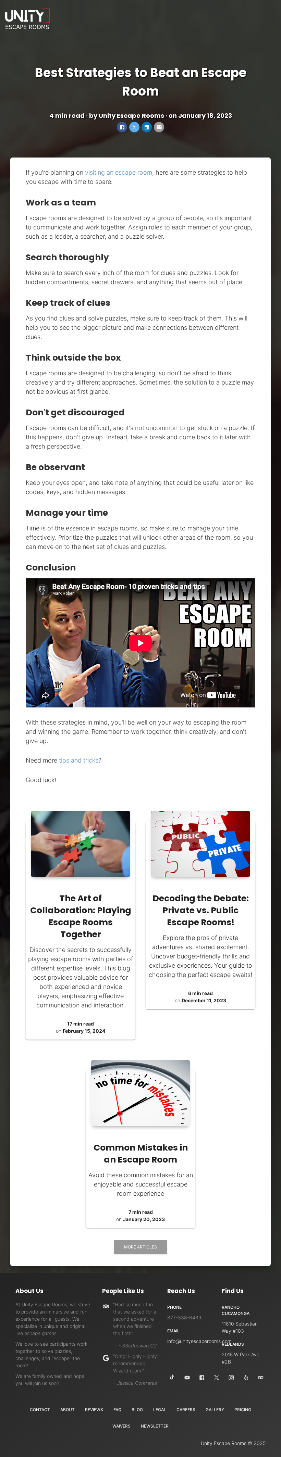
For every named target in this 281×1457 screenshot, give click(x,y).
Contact (40, 1409)
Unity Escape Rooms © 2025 (233, 1443)
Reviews (94, 1409)
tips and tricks (78, 760)
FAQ (117, 1409)
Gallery (215, 1409)
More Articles (140, 1246)
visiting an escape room (118, 172)
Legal (159, 1409)
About (67, 1409)
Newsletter (155, 1426)
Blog (137, 1409)
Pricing (242, 1409)
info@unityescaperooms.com (199, 1341)
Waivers (121, 1426)
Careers (185, 1409)
